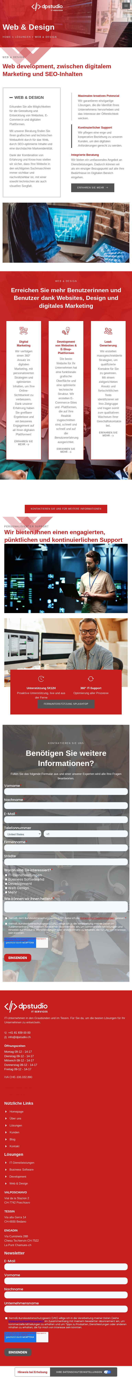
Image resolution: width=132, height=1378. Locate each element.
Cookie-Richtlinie (15, 1095)
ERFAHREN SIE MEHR (23, 443)
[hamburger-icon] (126, 6)
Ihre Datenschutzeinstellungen (79, 1372)
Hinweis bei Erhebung (32, 1372)
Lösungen (23, 37)
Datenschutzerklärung (18, 1087)
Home (7, 37)
